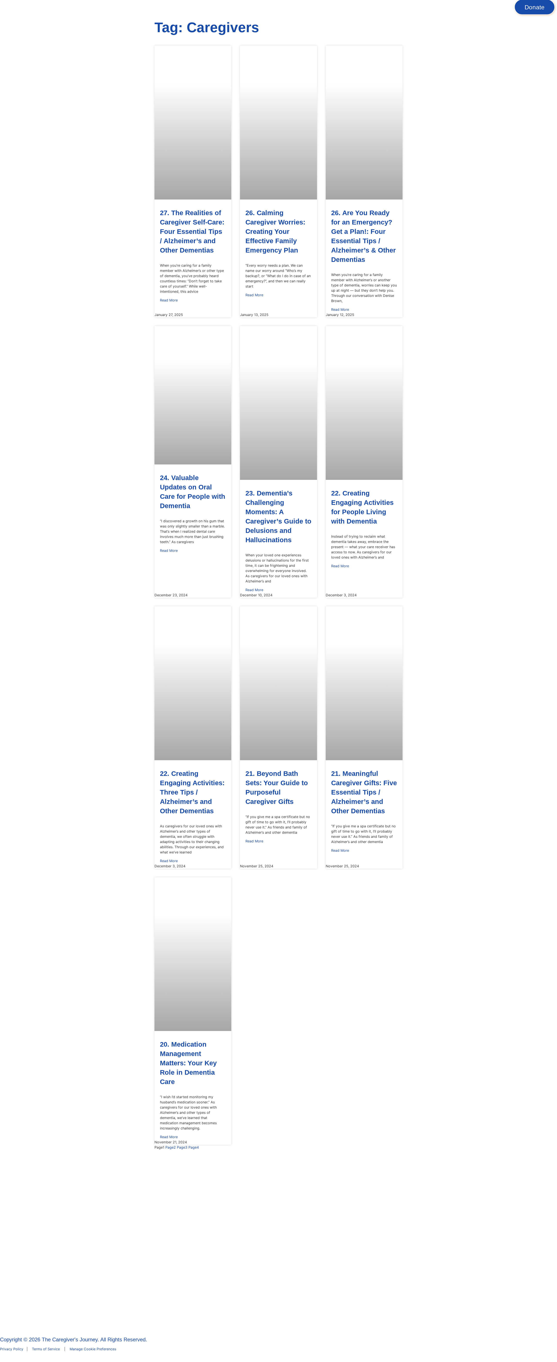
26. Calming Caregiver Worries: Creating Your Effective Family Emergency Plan (275, 231)
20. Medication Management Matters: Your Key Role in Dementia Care (188, 1063)
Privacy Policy (11, 1349)
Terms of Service (46, 1349)
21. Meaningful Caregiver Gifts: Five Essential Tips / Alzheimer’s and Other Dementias (364, 792)
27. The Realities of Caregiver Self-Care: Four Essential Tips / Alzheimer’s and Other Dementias (192, 231)
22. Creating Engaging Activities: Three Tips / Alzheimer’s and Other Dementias (192, 792)
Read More (169, 300)
